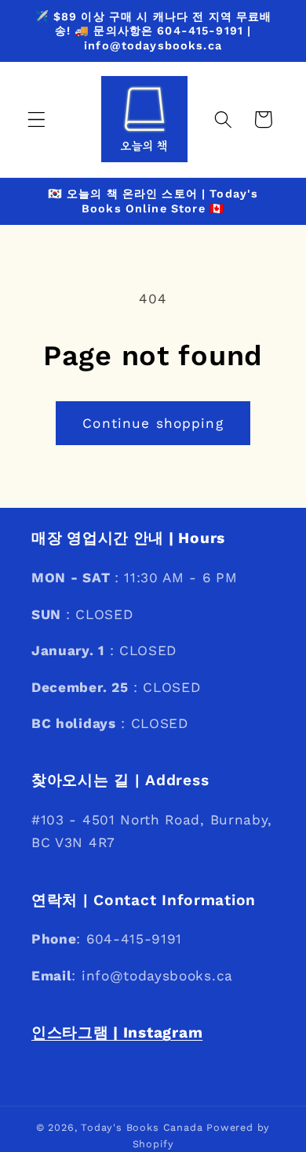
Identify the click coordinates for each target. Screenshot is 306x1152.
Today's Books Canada (141, 1127)
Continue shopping (153, 423)
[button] (36, 119)
